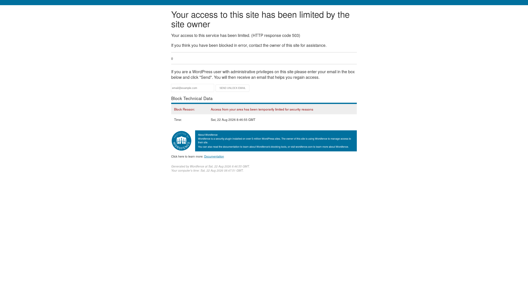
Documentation (214, 156)
